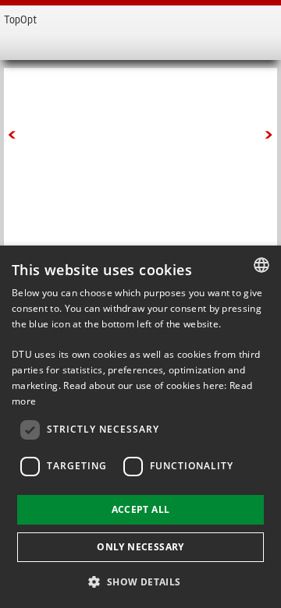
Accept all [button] (141, 509)
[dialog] (140, 427)
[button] (140, 581)
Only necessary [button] (140, 546)
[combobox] (261, 265)
